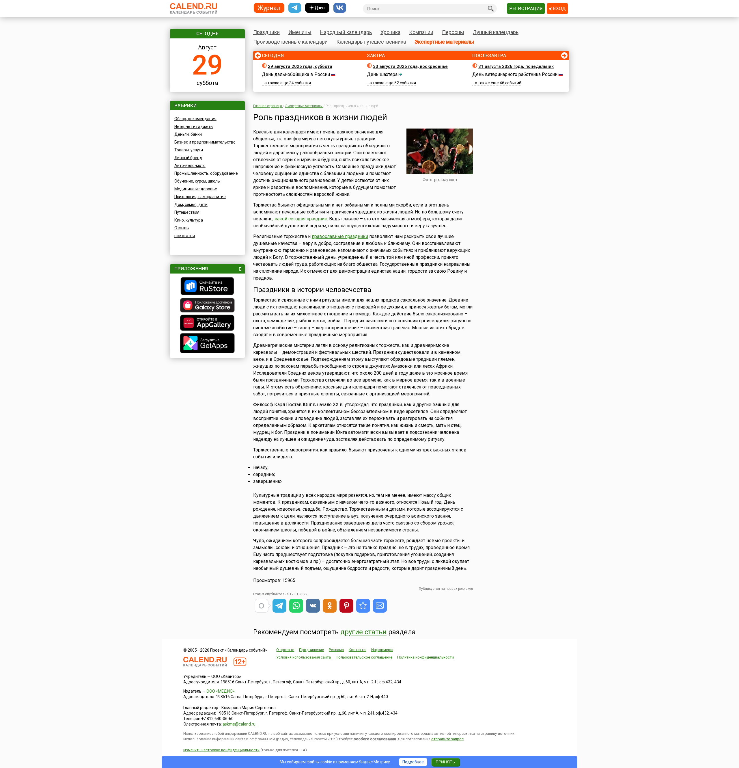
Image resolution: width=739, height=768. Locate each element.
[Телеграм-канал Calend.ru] (294, 8)
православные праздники (340, 236)
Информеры (382, 650)
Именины (299, 32)
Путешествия (186, 212)
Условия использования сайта (303, 657)
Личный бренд (188, 157)
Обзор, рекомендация (195, 118)
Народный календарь (346, 32)
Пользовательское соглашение (364, 657)
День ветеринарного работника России (514, 74)
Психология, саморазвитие (200, 196)
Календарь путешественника (371, 42)
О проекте (285, 650)
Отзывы (181, 228)
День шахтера (382, 74)
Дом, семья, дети (191, 204)
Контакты (357, 650)
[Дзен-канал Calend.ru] (317, 8)
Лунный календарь (495, 32)
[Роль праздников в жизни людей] (363, 606)
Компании (421, 32)
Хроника (390, 32)
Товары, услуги (188, 150)
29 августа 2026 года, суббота (300, 66)
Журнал (269, 7)
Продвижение (311, 650)
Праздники (266, 32)
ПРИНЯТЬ (445, 762)
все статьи (184, 235)
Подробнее (413, 762)
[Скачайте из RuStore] (207, 286)
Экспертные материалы (444, 42)
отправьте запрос (447, 739)
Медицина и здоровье (195, 189)
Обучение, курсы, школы (197, 181)
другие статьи (363, 632)
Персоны (453, 32)
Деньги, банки (188, 134)
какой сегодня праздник (301, 219)
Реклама (336, 650)
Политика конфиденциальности (425, 657)
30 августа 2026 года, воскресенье (410, 66)
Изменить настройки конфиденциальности (221, 750)
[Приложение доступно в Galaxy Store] (207, 306)
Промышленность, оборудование (206, 173)
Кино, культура (188, 220)
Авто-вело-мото (190, 165)
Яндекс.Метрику (374, 762)
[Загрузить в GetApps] (207, 344)
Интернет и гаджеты (193, 126)
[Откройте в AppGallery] (207, 323)
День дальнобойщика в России (296, 74)
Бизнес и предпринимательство (205, 142)
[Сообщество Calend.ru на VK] (339, 8)
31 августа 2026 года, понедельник (516, 66)
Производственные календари (290, 42)
